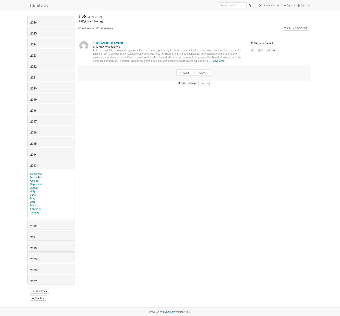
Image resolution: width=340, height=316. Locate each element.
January (34, 212)
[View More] (218, 60)
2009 (33, 259)
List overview (40, 290)
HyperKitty (169, 312)
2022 (33, 66)
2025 (33, 33)
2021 (33, 77)
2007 (33, 281)
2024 (33, 44)
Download (39, 297)
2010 (33, 248)
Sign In (290, 5)
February (35, 209)
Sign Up (305, 5)
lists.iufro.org (39, 5)
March (33, 205)
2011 (33, 237)
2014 (33, 154)
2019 (33, 99)
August (34, 187)
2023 (33, 55)
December (36, 173)
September (36, 184)
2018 (33, 110)
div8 (83, 16)
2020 (33, 88)
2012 (33, 226)
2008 (33, 270)
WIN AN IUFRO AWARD (109, 43)
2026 (33, 22)
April (32, 202)
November (36, 177)
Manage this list (270, 5)
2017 (33, 121)
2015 (33, 143)
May (32, 198)
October (34, 180)
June (33, 194)
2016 (33, 132)
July (32, 191)
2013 (33, 165)
